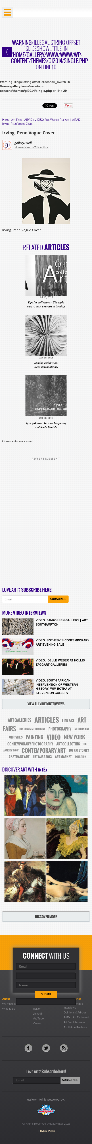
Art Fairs (16, 120)
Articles (46, 720)
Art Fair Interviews (74, 1022)
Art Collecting (68, 744)
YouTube (38, 1018)
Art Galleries (19, 720)
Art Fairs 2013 (42, 756)
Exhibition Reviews (75, 1027)
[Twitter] (46, 1048)
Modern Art (82, 729)
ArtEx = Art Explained (76, 1017)
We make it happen (14, 1003)
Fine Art (68, 720)
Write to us (8, 1008)
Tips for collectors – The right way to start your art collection (46, 304)
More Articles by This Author (31, 147)
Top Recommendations (32, 729)
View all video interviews (46, 703)
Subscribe (58, 599)
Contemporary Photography (30, 744)
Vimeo (37, 1023)
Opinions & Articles (75, 1012)
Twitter (37, 1008)
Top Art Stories (79, 750)
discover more (46, 916)
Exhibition (80, 757)
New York (74, 737)
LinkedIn (38, 1013)
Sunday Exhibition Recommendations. (46, 365)
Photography (59, 729)
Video (54, 737)
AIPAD (28, 120)
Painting (35, 737)
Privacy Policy (46, 1130)
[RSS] (64, 1048)
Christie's (16, 737)
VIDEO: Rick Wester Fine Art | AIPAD (57, 120)
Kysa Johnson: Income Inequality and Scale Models (46, 425)
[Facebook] (28, 1048)
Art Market (63, 756)
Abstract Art (18, 756)
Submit (46, 994)
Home (5, 120)
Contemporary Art (44, 751)
